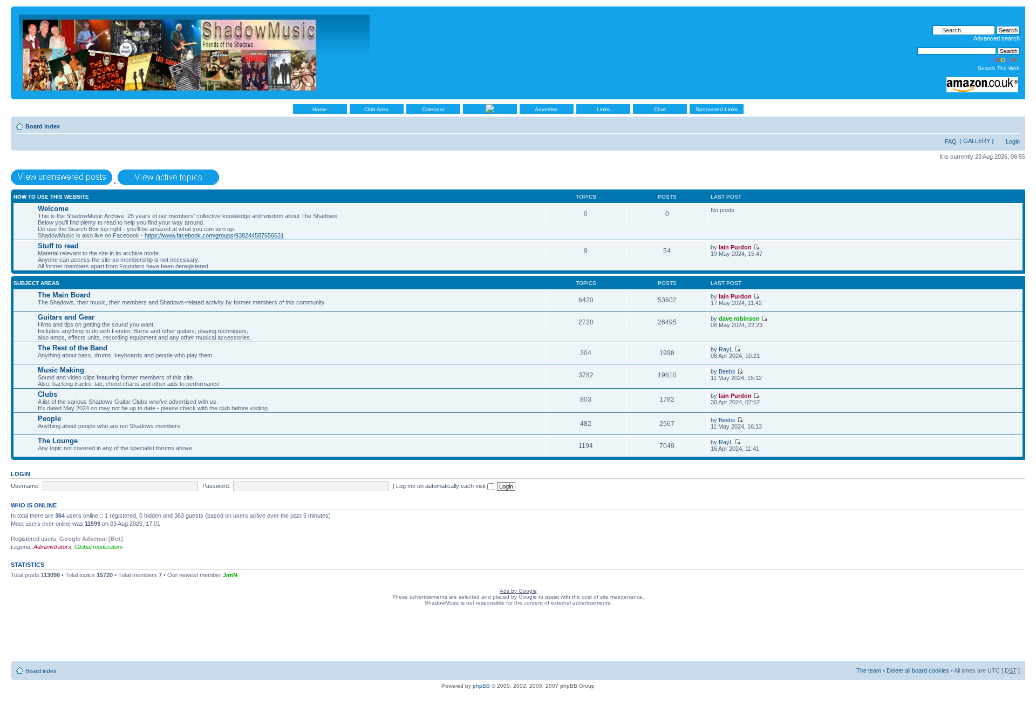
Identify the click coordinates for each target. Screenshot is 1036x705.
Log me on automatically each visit (441, 486)
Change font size (1012, 124)
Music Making (61, 370)
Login (1013, 141)
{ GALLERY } (976, 141)
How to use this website (51, 197)
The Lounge (58, 441)
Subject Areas (36, 283)
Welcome (53, 209)
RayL (726, 349)
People (49, 419)
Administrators (52, 547)
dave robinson (739, 318)
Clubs (47, 394)
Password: (216, 486)
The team (868, 670)
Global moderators (98, 547)
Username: (25, 486)
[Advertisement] (518, 636)
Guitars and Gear (66, 317)
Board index (42, 126)
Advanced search (996, 38)
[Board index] (195, 53)
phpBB (481, 686)
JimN (230, 575)
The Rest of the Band (72, 348)
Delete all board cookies (918, 670)
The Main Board (64, 295)
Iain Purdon (735, 247)
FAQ (951, 141)
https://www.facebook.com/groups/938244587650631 (214, 235)
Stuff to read (58, 246)
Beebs (727, 371)
